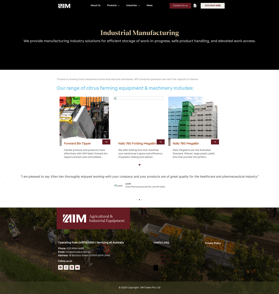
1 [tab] (139, 164)
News (150, 6)
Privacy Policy (213, 243)
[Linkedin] (71, 267)
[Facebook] (60, 267)
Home (162, 252)
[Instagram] (66, 267)
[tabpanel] (85, 129)
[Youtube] (77, 267)
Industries (131, 6)
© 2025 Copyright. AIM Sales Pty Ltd (139, 288)
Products (112, 6)
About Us (95, 6)
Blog (161, 263)
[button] (106, 141)
